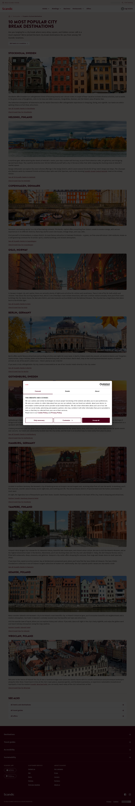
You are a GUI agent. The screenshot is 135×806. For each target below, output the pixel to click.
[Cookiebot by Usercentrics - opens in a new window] (101, 384)
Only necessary (39, 420)
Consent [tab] (38, 391)
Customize (66, 420)
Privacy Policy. (56, 413)
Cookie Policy (43, 413)
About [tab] (97, 391)
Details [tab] (67, 391)
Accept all (96, 420)
